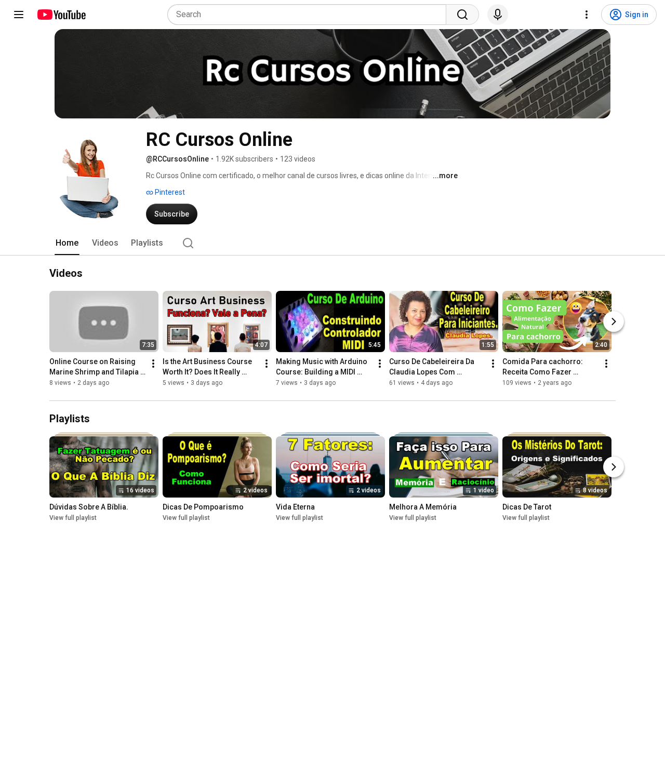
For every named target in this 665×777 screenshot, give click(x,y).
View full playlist (73, 517)
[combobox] (310, 14)
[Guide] (18, 14)
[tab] (67, 243)
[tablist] (332, 243)
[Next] (613, 322)
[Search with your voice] (497, 14)
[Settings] (586, 14)
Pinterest (169, 192)
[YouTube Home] (61, 14)
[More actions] (153, 364)
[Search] (462, 14)
